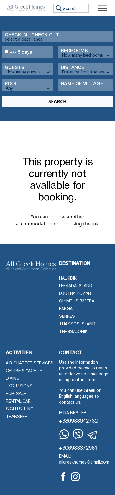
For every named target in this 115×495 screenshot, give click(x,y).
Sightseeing (20, 409)
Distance (72, 68)
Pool (11, 84)
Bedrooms (74, 51)
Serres (67, 317)
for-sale (16, 394)
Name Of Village (82, 84)
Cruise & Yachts (24, 371)
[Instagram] (75, 476)
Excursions (19, 386)
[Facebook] (63, 476)
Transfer (16, 417)
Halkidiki (68, 278)
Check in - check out (32, 35)
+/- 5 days (20, 53)
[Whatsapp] (64, 434)
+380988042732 (78, 421)
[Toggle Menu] (102, 8)
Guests (14, 68)
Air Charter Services (29, 363)
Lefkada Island (75, 286)
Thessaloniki (73, 332)
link (95, 224)
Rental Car (18, 402)
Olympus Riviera (76, 301)
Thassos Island (77, 324)
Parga (66, 309)
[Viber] (78, 434)
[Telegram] (92, 435)
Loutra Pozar (75, 294)
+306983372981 (78, 448)
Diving (12, 379)
